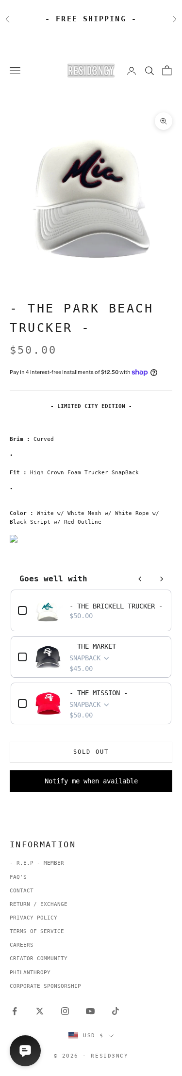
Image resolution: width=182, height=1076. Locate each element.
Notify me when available (91, 781)
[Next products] (161, 579)
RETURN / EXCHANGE (38, 904)
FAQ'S (18, 877)
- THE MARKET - (96, 646)
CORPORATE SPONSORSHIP (45, 986)
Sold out (90, 752)
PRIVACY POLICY (33, 918)
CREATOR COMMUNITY (38, 958)
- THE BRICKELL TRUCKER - (116, 606)
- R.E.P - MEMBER (37, 863)
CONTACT (21, 891)
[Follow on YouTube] (90, 1011)
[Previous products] (140, 579)
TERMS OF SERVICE (37, 931)
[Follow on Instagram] (65, 1011)
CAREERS (21, 945)
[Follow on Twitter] (40, 1011)
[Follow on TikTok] (115, 1011)
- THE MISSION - (98, 693)
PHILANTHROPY (30, 972)
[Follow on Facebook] (14, 1011)
